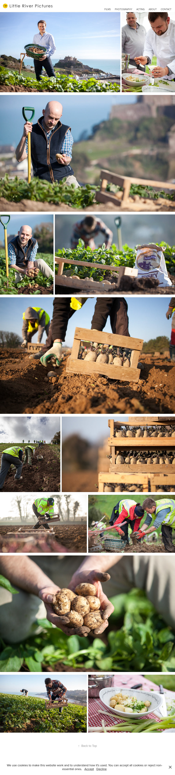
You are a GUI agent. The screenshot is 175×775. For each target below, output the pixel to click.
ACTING (140, 9)
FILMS (107, 9)
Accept (89, 769)
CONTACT (166, 9)
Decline (101, 769)
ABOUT (153, 9)
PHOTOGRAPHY (123, 9)
